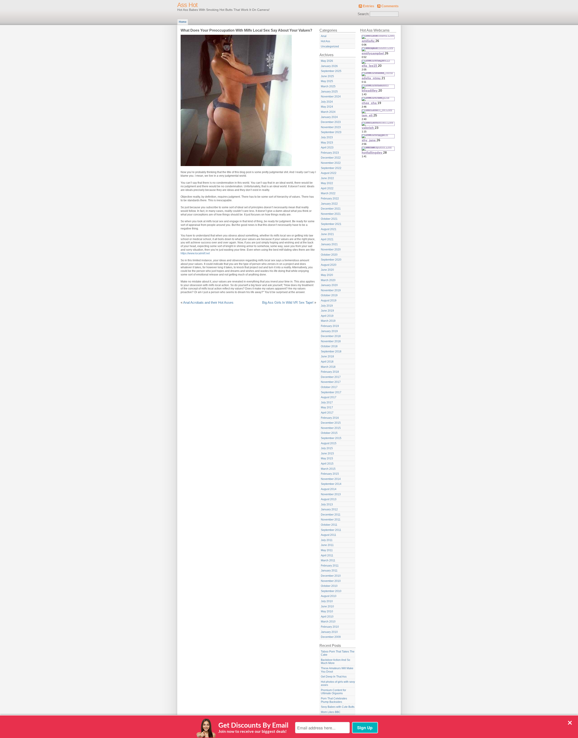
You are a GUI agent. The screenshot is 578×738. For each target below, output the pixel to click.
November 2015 (331, 428)
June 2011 (327, 545)
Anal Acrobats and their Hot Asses (208, 302)
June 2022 (327, 178)
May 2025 (327, 81)
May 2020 (327, 275)
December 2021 (331, 208)
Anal (323, 36)
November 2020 (331, 249)
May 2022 (327, 183)
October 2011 (329, 524)
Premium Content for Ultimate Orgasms (333, 692)
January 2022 (329, 203)
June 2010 (327, 606)
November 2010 (331, 581)
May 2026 (327, 60)
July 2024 (327, 101)
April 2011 (327, 555)
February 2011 (330, 565)
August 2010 (328, 596)
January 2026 (329, 66)
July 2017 (327, 402)
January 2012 (329, 509)
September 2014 (331, 484)
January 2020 (329, 285)
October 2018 (329, 346)
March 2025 (328, 86)
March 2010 (328, 621)
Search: (363, 14)
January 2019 (329, 331)
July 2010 (327, 601)
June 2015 (327, 453)
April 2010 (327, 616)
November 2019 (331, 290)
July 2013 (327, 504)
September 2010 (331, 591)
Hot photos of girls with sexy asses (338, 683)
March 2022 (328, 193)
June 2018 (327, 356)
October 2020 (329, 254)
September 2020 (331, 259)
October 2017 (329, 387)
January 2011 (329, 570)
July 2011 (327, 540)
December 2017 (331, 377)
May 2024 (327, 106)
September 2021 (331, 224)
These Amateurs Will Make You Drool (337, 670)
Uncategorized (330, 46)
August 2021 (328, 229)
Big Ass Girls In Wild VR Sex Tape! (287, 302)
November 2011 (330, 519)
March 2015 (328, 468)
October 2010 (329, 586)
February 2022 (330, 198)
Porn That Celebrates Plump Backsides (334, 700)
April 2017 (327, 412)
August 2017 (328, 397)
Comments (390, 6)
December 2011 (330, 514)
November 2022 (331, 162)
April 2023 (327, 147)
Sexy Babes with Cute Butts (337, 706)
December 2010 (331, 575)
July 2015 (327, 448)
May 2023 (327, 142)
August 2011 (328, 535)
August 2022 (328, 173)
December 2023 (331, 122)
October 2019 (329, 295)
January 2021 (329, 244)
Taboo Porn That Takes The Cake (337, 653)
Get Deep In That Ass (334, 676)
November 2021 (331, 213)
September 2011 (331, 530)
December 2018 (331, 336)
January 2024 (329, 117)
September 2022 (331, 168)
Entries (368, 6)
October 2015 (329, 433)
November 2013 (331, 494)
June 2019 (327, 310)
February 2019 (330, 326)
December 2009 (331, 637)
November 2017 (331, 382)
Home (182, 21)
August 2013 (328, 499)
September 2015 (331, 438)
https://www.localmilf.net (195, 253)
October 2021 (329, 218)
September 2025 (331, 71)
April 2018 (327, 361)
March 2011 (328, 560)
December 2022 (331, 157)
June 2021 (327, 234)
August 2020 (328, 264)
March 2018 (328, 366)
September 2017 (331, 392)
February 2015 (330, 473)
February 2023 (330, 152)
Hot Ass (325, 41)
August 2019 (328, 300)
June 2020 (327, 269)
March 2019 (328, 320)
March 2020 (328, 280)
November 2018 (331, 341)
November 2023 (331, 127)
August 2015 (328, 443)
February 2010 (330, 626)
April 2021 (327, 239)
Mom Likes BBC (330, 712)
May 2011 (327, 550)
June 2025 (327, 76)
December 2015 (331, 422)
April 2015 (327, 463)
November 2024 (331, 96)
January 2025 (329, 91)
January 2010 (329, 632)
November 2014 (331, 479)
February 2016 (330, 417)
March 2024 (328, 111)
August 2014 (328, 489)
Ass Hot (187, 5)
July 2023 (327, 137)
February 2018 (330, 371)
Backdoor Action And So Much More (335, 661)
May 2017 (327, 407)
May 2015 (327, 458)
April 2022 (327, 188)
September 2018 (331, 351)
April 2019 (327, 315)
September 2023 (331, 132)
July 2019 (327, 305)
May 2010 (327, 611)
